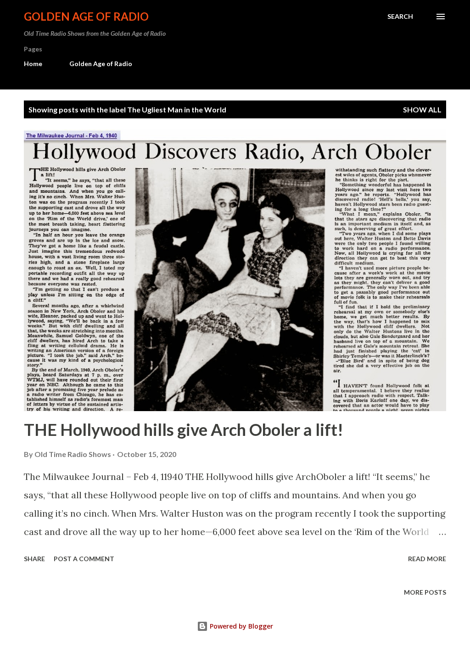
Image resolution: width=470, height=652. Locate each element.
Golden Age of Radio (86, 16)
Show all (422, 109)
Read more (427, 559)
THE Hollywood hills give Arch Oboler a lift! (183, 429)
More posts (425, 592)
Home (33, 63)
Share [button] (34, 559)
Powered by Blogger (240, 626)
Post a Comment (84, 559)
